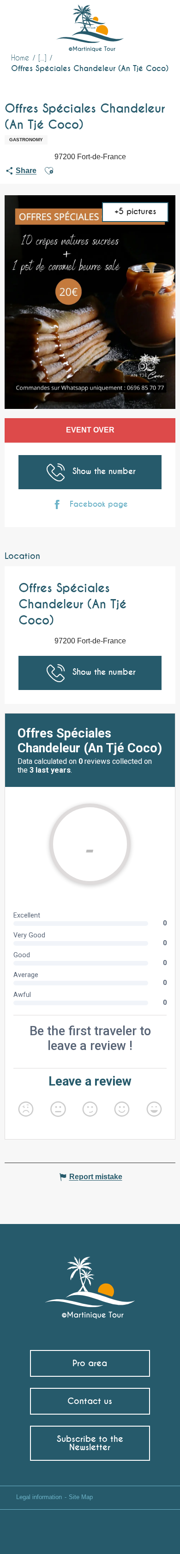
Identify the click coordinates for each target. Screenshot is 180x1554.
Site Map (81, 1497)
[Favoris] (135, 20)
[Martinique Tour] (90, 1282)
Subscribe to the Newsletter (90, 1443)
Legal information (39, 1497)
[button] (155, 21)
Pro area (89, 1363)
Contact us (89, 1401)
